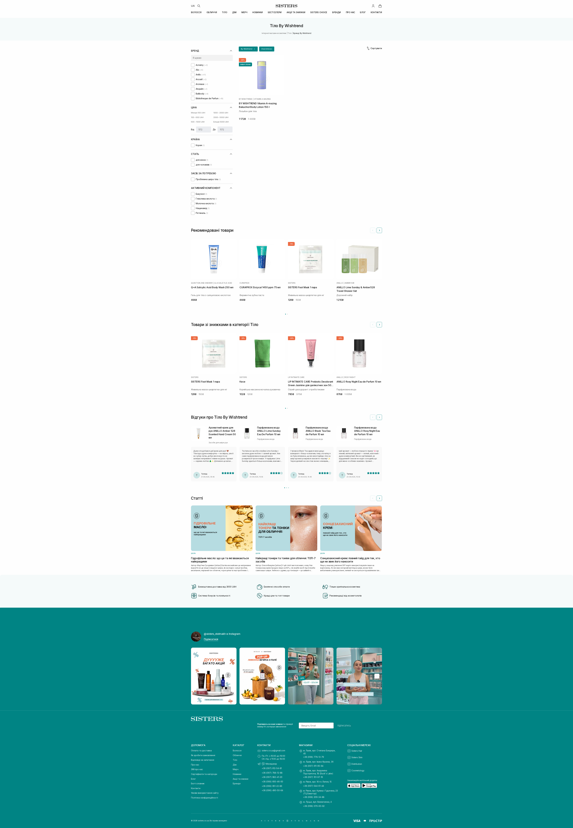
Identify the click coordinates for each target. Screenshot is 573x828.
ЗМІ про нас (197, 769)
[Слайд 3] (288, 487)
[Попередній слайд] (372, 230)
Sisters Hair (356, 751)
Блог (193, 779)
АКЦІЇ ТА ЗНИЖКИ (296, 12)
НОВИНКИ (257, 12)
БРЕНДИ (336, 12)
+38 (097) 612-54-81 (272, 768)
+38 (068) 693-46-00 (272, 781)
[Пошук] (199, 6)
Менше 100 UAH (198, 113)
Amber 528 (349, 283)
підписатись (344, 725)
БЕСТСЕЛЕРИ (275, 12)
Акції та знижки (240, 779)
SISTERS (291, 283)
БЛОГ (363, 12)
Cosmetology (357, 770)
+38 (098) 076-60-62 (314, 806)
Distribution (356, 764)
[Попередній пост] (196, 676)
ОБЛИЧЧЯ (212, 12)
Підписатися (211, 639)
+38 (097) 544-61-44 (313, 786)
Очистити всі (266, 49)
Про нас (195, 764)
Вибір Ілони (245, 64)
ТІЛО (224, 12)
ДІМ (234, 12)
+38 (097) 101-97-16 (313, 777)
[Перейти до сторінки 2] (287, 408)
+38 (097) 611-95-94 (313, 766)
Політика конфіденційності (204, 797)
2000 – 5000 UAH (220, 117)
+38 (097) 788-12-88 (272, 772)
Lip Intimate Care (296, 377)
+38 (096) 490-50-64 (272, 790)
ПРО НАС (350, 12)
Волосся (237, 750)
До (214, 129)
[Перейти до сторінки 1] (285, 408)
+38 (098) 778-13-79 (313, 757)
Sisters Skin (356, 757)
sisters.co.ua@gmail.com (273, 750)
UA (193, 5)
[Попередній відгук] (372, 417)
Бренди (237, 783)
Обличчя (237, 755)
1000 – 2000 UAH (220, 113)
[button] (248, 49)
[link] (380, 6)
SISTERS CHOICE (318, 12)
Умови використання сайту (205, 793)
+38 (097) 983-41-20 (272, 777)
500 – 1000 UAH (198, 122)
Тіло (235, 760)
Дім (235, 764)
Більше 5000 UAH (221, 122)
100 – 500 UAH (197, 117)
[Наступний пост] (377, 676)
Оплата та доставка (201, 750)
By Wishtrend (245, 99)
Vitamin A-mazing (262, 99)
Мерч (235, 769)
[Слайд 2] (286, 487)
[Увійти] (373, 6)
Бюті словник (197, 783)
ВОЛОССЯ (196, 12)
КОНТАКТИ (376, 12)
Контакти (195, 788)
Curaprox (244, 283)
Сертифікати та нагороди (204, 774)
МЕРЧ (244, 12)
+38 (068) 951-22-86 (272, 786)
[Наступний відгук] (379, 417)
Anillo (339, 283)
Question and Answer (201, 283)
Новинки (237, 774)
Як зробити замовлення (203, 755)
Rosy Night (350, 377)
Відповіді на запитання (202, 760)
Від (192, 129)
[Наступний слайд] (379, 230)
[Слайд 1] (284, 487)
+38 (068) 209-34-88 (313, 797)
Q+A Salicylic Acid (223, 283)
